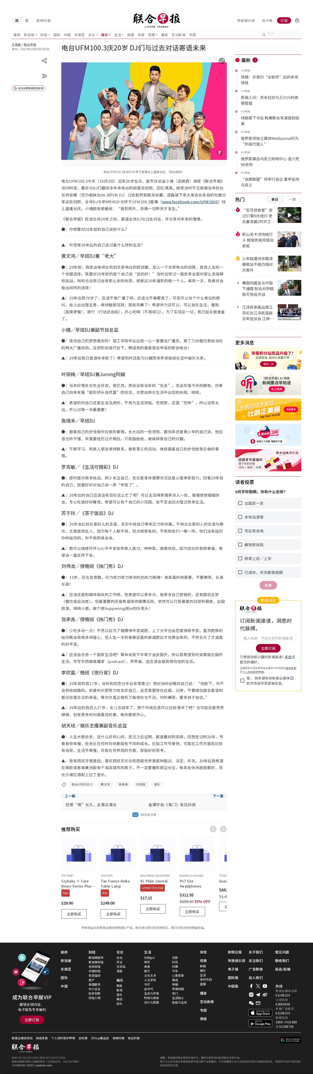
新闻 (203, 966)
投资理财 (95, 975)
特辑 (175, 984)
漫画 (119, 971)
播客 (164, 34)
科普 (175, 966)
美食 (147, 966)
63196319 (283, 995)
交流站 (120, 966)
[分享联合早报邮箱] (258, 1003)
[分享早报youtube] (264, 986)
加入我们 (256, 977)
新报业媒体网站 (22, 1038)
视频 (151, 34)
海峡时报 (118, 1038)
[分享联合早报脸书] (251, 986)
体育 (141, 34)
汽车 (175, 971)
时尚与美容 (151, 998)
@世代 (148, 989)
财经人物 (95, 998)
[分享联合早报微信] (251, 1003)
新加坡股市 (96, 957)
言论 (91, 34)
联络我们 (282, 960)
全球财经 (95, 966)
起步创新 (95, 993)
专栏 (147, 984)
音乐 (157, 784)
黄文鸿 (105, 784)
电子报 (267, 20)
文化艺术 (150, 975)
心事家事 (178, 975)
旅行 (147, 971)
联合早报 (30, 44)
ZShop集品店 (100, 1038)
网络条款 (42, 1038)
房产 (92, 980)
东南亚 (79, 34)
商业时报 (134, 1038)
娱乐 (104, 34)
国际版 (233, 977)
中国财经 (95, 971)
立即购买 (74, 913)
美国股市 (95, 984)
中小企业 (95, 989)
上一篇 (70, 795)
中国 (67, 34)
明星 (119, 986)
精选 (175, 980)
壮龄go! (149, 957)
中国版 (233, 986)
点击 (287, 656)
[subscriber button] (297, 20)
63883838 (283, 1004)
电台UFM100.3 (82, 784)
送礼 (119, 1003)
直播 (203, 984)
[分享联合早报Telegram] (258, 994)
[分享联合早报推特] (258, 986)
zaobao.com (43, 1065)
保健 (130, 34)
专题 (192, 34)
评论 (119, 962)
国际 (56, 34)
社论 (119, 957)
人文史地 (150, 980)
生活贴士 (178, 998)
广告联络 (256, 969)
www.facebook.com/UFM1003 (190, 201)
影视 (119, 990)
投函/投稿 (283, 969)
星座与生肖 (179, 1002)
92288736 (286, 1026)
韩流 (119, 999)
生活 (117, 34)
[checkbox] (242, 680)
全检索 (83, 1038)
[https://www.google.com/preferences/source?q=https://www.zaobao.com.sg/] (290, 1040)
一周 (292, 199)
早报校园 (178, 989)
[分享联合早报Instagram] (251, 994)
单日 (275, 199)
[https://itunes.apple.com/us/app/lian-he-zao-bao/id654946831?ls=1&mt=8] (260, 1012)
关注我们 (256, 960)
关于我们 (256, 952)
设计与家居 (151, 1002)
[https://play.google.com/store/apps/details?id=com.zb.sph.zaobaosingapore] (260, 1023)
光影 (175, 957)
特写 (147, 962)
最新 (16, 34)
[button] (297, 20)
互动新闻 (178, 34)
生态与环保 (151, 993)
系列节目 (206, 979)
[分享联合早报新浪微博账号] (264, 994)
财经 (43, 34)
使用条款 (291, 668)
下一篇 (218, 795)
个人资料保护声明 (253, 672)
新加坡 (29, 34)
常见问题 (282, 952)
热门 (175, 993)
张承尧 (123, 784)
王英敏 (16, 44)
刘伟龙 (141, 784)
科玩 (175, 962)
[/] (156, 20)
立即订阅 (32, 1019)
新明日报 (43, 20)
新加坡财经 (96, 962)
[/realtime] (255, 60)
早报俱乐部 (246, 20)
